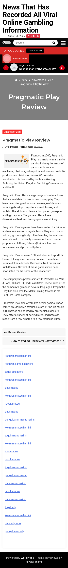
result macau (12, 459)
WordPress (28, 557)
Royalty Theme (34, 561)
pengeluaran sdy (14, 531)
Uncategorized (12, 131)
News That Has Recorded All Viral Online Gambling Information (29, 18)
